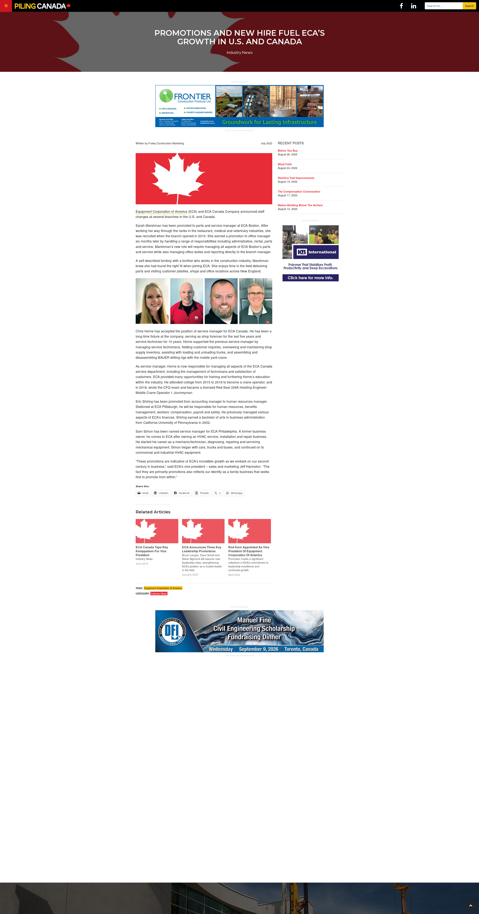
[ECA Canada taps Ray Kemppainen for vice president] (157, 531)
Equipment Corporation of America (161, 211)
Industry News (159, 593)
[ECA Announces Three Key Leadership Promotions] (203, 531)
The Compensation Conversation (299, 191)
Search (469, 5)
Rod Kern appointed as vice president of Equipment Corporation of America (248, 551)
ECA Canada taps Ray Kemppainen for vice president (152, 551)
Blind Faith (285, 164)
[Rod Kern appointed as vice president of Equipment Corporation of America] (249, 531)
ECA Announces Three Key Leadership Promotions (201, 549)
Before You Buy (288, 150)
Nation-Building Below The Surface (300, 205)
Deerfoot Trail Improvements (296, 178)
